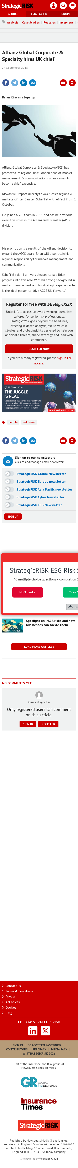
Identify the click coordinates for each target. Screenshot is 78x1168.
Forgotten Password (44, 1045)
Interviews (66, 22)
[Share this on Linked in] (23, 83)
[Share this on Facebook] (6, 83)
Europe (65, 14)
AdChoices (13, 1002)
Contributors (17, 1049)
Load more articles (39, 647)
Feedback (39, 1049)
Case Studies (31, 22)
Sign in (23, 74)
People (13, 422)
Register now (39, 349)
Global (13, 14)
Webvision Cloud (48, 1158)
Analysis (12, 22)
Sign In (18, 1045)
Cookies (11, 1007)
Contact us (13, 986)
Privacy (10, 996)
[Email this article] (32, 83)
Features (49, 22)
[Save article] (72, 83)
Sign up (12, 516)
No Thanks (27, 592)
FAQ (9, 1013)
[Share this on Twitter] (15, 83)
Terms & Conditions (19, 991)
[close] (75, 74)
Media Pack (59, 1049)
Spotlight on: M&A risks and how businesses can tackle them (50, 623)
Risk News (29, 422)
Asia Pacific (39, 14)
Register (48, 724)
